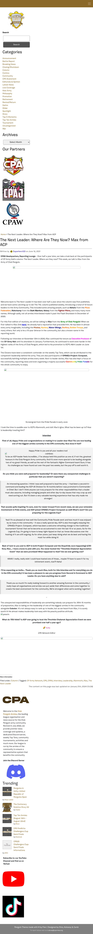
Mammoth (78, 681)
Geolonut (19, 837)
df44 (6, 853)
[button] (48, 453)
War (4, 129)
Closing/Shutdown (11, 67)
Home (3, 235)
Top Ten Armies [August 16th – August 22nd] (20, 818)
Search (6, 33)
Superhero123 (19, 251)
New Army (7, 91)
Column (6, 70)
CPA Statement (9, 79)
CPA (45, 681)
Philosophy (7, 94)
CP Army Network (34, 681)
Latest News (8, 85)
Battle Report (9, 61)
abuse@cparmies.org (55, 930)
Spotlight (7, 111)
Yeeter (18, 810)
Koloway (67, 927)
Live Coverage (9, 88)
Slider (5, 108)
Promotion (7, 97)
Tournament (8, 123)
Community (8, 76)
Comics (6, 73)
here (24, 325)
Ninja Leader (9, 800)
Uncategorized (9, 126)
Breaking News (9, 64)
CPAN (50, 681)
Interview (58, 681)
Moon (17, 824)
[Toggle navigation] (89, 4)
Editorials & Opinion (11, 82)
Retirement (8, 99)
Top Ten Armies (9, 120)
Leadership (68, 681)
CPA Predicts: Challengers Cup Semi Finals (21, 831)
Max (86, 681)
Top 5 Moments (9, 117)
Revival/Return (9, 102)
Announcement (9, 58)
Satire (5, 105)
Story (5, 114)
